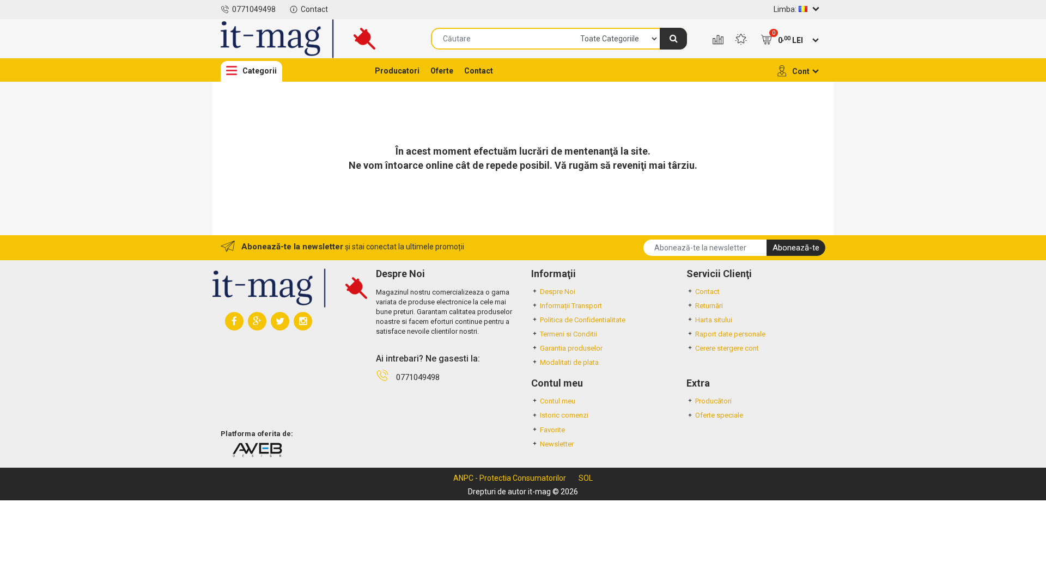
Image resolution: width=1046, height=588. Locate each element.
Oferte (441, 70)
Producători (713, 401)
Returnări (709, 306)
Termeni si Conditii (568, 334)
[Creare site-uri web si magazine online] (257, 449)
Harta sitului (713, 320)
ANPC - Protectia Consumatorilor (509, 478)
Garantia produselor (571, 348)
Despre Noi (557, 291)
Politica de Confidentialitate (582, 320)
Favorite (552, 430)
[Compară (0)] (718, 40)
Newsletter (557, 444)
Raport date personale (730, 334)
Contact (314, 9)
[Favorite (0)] (741, 40)
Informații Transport (571, 306)
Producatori (397, 70)
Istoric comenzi (564, 415)
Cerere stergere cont (727, 348)
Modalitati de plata (569, 362)
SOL (586, 478)
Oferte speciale (719, 415)
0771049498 (254, 9)
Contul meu (557, 401)
